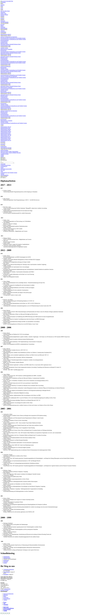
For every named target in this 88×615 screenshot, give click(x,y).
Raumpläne (5, 574)
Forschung (3, 141)
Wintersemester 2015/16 (6, 140)
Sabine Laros (3, 13)
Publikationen (4, 146)
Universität (3, 164)
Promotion (3, 27)
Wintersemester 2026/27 (6, 34)
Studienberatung (6, 557)
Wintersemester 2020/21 (6, 129)
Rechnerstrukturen (5, 40)
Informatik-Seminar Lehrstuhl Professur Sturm (11, 44)
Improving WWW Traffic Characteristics (9, 151)
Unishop (5, 599)
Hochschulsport (6, 598)
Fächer (2, 167)
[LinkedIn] (9, 613)
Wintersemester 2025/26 (6, 54)
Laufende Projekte (5, 154)
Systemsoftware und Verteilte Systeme (9, 172)
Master (2, 25)
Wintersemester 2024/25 (6, 72)
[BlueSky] (4, 613)
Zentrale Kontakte (4, 590)
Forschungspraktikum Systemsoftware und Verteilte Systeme (14, 105)
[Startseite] (7, 1)
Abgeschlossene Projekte (6, 147)
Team (2, 6)
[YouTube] (6, 613)
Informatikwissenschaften (6, 168)
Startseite (2, 4)
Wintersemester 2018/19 (6, 134)
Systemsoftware (4, 41)
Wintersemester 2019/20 (6, 131)
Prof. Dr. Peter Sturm (5, 11)
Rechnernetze (3, 50)
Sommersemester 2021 (5, 128)
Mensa (4, 596)
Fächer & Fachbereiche (8, 593)
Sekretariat (3, 12)
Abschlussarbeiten (4, 22)
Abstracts (3, 30)
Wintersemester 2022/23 (6, 108)
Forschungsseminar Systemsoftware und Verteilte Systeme (13, 39)
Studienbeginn (6, 556)
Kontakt (5, 562)
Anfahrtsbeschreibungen (8, 569)
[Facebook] (2, 613)
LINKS (2, 155)
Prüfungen (3, 20)
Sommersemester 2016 (5, 139)
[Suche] (1, 161)
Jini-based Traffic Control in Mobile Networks (11, 152)
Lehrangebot (3, 32)
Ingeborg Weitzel (4, 14)
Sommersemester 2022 (5, 117)
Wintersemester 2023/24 (6, 92)
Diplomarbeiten (4, 28)
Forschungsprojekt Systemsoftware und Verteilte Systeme (13, 38)
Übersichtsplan (6, 572)
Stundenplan (6, 560)
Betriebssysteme (4, 43)
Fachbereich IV (4, 166)
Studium (2, 15)
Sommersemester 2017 (5, 136)
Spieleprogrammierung (5, 66)
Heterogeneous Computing (6, 49)
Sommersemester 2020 (5, 130)
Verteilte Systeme (4, 48)
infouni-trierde (7, 589)
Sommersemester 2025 (5, 64)
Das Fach (3, 170)
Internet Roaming (4, 150)
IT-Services (5, 597)
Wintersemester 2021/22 (6, 126)
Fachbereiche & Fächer (6, 165)
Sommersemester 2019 (5, 133)
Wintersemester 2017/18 (6, 135)
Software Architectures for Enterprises (9, 36)
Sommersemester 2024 (5, 83)
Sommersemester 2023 (5, 101)
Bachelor (2, 24)
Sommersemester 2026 (5, 45)
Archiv (2, 124)
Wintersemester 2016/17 (6, 137)
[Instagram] (8, 613)
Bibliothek (5, 595)
